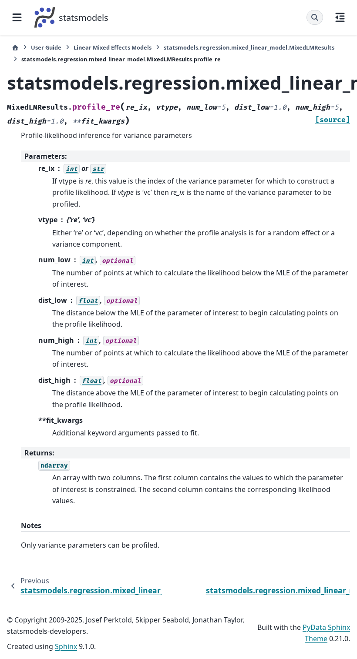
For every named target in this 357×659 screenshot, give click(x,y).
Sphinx (66, 646)
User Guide (46, 47)
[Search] (314, 17)
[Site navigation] (17, 17)
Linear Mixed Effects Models (113, 47)
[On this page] (340, 17)
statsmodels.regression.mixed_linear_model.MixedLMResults (249, 47)
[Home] (15, 47)
